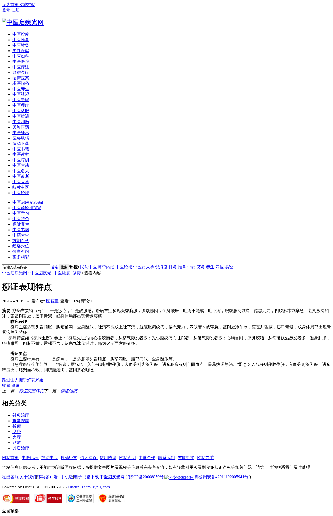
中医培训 (20, 160)
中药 (191, 267)
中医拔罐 (20, 116)
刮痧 (77, 273)
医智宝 (52, 301)
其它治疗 (20, 448)
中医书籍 (20, 149)
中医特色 (20, 218)
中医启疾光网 (14, 273)
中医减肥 (20, 111)
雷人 (14, 380)
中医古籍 (20, 165)
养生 (210, 267)
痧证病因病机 (31, 391)
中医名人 (20, 171)
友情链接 (186, 457)
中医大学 (20, 182)
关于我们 (28, 477)
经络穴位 (20, 246)
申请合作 (147, 457)
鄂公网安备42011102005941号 (221, 477)
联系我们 (166, 457)
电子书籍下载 (86, 477)
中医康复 (62, 273)
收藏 (6, 385)
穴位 (219, 267)
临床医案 (20, 78)
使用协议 (108, 457)
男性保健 (20, 50)
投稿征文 (69, 457)
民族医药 (20, 127)
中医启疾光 (27, 202)
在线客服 (10, 477)
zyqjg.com (101, 487)
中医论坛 (20, 192)
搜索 (54, 267)
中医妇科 (20, 56)
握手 (23, 380)
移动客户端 (47, 477)
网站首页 (10, 457)
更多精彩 (20, 257)
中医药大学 (143, 267)
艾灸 (201, 267)
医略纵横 (20, 138)
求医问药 (20, 83)
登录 (6, 10)
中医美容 (20, 100)
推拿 (182, 267)
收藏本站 (27, 4)
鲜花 (31, 380)
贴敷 (16, 442)
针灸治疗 (20, 415)
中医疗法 (20, 67)
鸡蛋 (39, 380)
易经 (229, 267)
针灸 (173, 267)
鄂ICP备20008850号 (146, 477)
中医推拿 (20, 39)
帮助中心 (49, 457)
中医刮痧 (20, 121)
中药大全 (20, 235)
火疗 (16, 437)
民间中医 (88, 267)
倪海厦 (161, 267)
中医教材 (20, 154)
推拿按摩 (20, 420)
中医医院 (20, 61)
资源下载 (20, 143)
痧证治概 (68, 391)
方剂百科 (20, 240)
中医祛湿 (20, 94)
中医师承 (20, 132)
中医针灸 (20, 45)
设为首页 (10, 4)
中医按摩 (20, 34)
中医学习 (20, 213)
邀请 (15, 385)
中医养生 (20, 89)
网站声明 (127, 457)
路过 (6, 380)
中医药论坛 (26, 208)
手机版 (67, 477)
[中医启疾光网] (23, 22)
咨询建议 (89, 457)
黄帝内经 (106, 267)
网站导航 (205, 457)
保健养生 (20, 224)
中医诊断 (20, 176)
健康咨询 (20, 251)
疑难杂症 (20, 72)
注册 (15, 10)
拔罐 (16, 426)
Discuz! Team (79, 487)
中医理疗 (20, 105)
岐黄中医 (20, 187)
